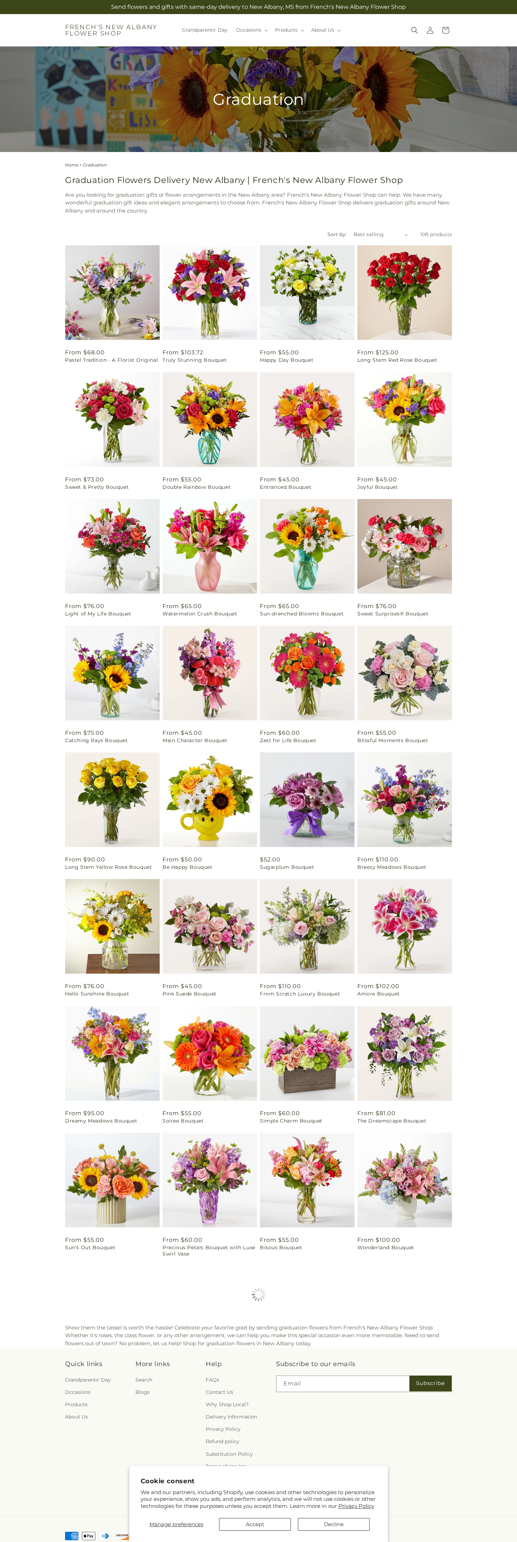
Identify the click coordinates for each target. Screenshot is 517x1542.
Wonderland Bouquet (385, 1247)
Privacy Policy (356, 1506)
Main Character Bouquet (194, 740)
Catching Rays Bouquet (96, 740)
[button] (251, 30)
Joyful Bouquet (377, 487)
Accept (255, 1524)
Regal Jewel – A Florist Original (301, 1380)
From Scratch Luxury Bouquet (300, 994)
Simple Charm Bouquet (291, 1121)
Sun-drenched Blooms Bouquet (302, 614)
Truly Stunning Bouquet (194, 360)
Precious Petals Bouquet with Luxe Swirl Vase (208, 1250)
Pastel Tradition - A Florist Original (111, 360)
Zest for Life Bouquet (288, 740)
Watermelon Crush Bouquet (199, 614)
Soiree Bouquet (183, 1121)
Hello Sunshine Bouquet (97, 994)
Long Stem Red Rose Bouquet (397, 360)
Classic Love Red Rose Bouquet (203, 1380)
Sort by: (336, 234)
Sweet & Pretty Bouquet (97, 487)
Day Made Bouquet (90, 1380)
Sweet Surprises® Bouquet (392, 614)
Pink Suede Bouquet (189, 994)
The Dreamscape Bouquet (391, 1121)
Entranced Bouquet (285, 487)
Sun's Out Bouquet (90, 1247)
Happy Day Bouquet (286, 360)
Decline (334, 1524)
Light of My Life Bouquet (98, 614)
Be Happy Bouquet (187, 867)
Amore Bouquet (378, 994)
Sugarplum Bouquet (287, 867)
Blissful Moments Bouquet (392, 740)
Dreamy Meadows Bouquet (101, 1121)
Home (71, 165)
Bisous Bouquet (281, 1247)
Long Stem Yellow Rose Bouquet (108, 867)
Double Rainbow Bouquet (196, 487)
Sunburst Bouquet (89, 1507)
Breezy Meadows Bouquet (391, 867)
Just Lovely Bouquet (384, 1380)
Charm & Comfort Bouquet (393, 1507)
